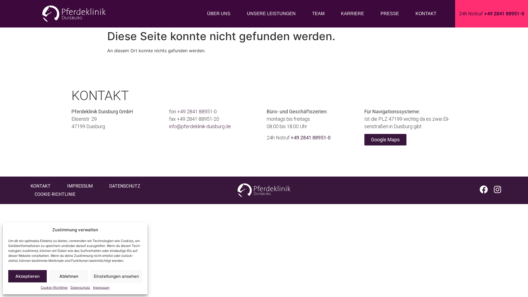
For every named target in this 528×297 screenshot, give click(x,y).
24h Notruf (491, 13)
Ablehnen (68, 276)
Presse (390, 13)
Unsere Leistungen (271, 13)
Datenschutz (80, 287)
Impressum (101, 287)
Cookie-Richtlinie (54, 287)
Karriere (352, 13)
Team (318, 13)
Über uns (218, 13)
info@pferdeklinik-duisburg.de (200, 126)
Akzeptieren (27, 276)
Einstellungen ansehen (116, 276)
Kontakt (426, 13)
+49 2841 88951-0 (197, 111)
